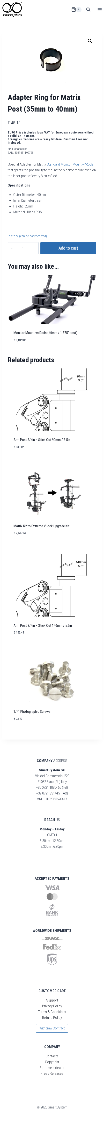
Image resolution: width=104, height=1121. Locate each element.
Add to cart (68, 248)
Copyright (52, 1062)
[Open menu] (99, 9)
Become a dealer (52, 1068)
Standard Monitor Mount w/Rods (70, 164)
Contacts (52, 1056)
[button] (90, 41)
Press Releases (52, 1073)
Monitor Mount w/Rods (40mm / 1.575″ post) (45, 333)
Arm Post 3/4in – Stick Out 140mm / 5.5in (43, 625)
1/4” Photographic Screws (32, 711)
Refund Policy (52, 1017)
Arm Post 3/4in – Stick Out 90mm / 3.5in (42, 440)
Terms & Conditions (52, 1012)
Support (52, 1000)
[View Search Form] (88, 9)
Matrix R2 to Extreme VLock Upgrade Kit (41, 526)
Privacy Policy (52, 1006)
